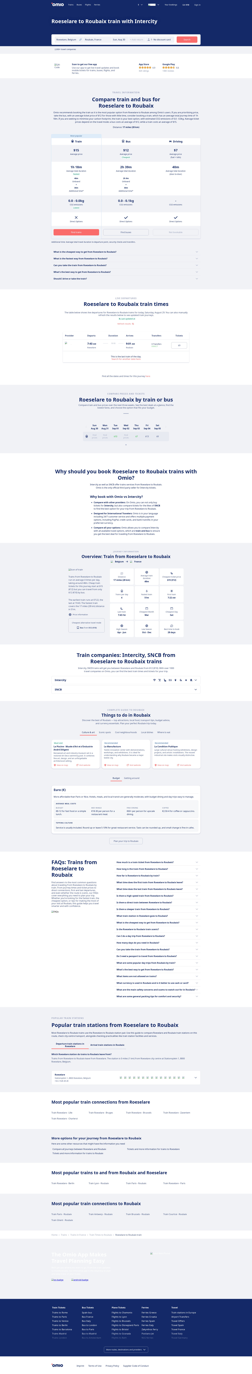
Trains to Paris (59, 1316)
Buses (79, 4)
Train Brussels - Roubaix (138, 1214)
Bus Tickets (88, 1307)
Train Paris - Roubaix (136, 1183)
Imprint (80, 1365)
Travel (174, 1307)
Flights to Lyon (119, 1316)
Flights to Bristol (120, 1329)
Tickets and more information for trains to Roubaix (77, 1153)
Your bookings (171, 5)
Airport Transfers (180, 1316)
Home (54, 1234)
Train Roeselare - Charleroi (64, 1118)
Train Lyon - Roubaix (99, 1183)
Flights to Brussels (121, 1321)
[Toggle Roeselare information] (195, 1077)
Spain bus (87, 1312)
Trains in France (78, 1234)
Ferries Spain (148, 1321)
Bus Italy (86, 1321)
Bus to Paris (88, 1329)
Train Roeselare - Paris (174, 1183)
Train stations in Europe (183, 1312)
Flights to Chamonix (122, 1312)
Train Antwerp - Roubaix (100, 1214)
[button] (120, 39)
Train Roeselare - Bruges (101, 1112)
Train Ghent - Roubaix (62, 1220)
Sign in (197, 5)
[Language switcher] (153, 4)
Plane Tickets (118, 1307)
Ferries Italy (148, 1325)
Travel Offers (178, 1321)
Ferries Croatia (149, 1316)
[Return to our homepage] (59, 5)
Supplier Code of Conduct (136, 1365)
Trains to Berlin (60, 1325)
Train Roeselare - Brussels (138, 1112)
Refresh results (124, 323)
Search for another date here (126, 359)
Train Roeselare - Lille (61, 1112)
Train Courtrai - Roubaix (175, 1214)
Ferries (97, 4)
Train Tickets (58, 1307)
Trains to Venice (60, 1321)
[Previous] (86, 427)
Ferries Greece (149, 1312)
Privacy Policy (112, 1365)
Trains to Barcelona (62, 1329)
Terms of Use (94, 1365)
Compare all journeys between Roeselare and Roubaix (79, 1149)
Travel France (178, 1329)
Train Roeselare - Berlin (62, 1183)
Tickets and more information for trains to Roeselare (153, 1149)
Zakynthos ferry (150, 1329)
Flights (88, 4)
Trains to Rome (60, 1312)
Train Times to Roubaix (100, 1234)
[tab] (88, 732)
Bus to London (89, 1325)
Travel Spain (177, 1325)
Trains (71, 4)
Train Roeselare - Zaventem (176, 1112)
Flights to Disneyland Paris (125, 1325)
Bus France (87, 1316)
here (148, 376)
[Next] (166, 427)
